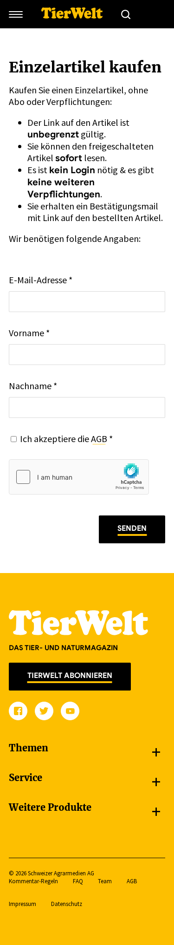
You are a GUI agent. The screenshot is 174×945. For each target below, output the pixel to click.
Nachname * (33, 385)
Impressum (22, 904)
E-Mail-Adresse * (40, 280)
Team (105, 881)
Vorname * (29, 333)
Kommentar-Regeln (33, 881)
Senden (132, 528)
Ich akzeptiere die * (66, 438)
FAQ (78, 881)
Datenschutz (66, 904)
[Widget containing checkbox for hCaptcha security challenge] (79, 477)
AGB (99, 438)
